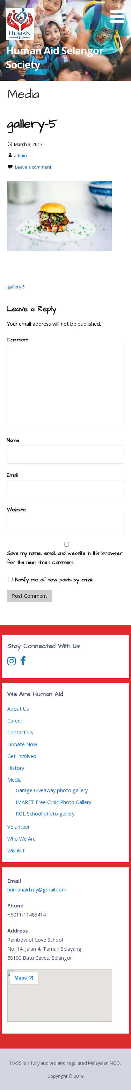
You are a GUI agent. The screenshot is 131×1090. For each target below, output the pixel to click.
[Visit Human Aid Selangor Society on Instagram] (11, 662)
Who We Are (21, 838)
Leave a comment (33, 167)
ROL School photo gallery (45, 813)
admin (20, 155)
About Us (18, 708)
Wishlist (16, 850)
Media (14, 779)
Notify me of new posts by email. (54, 580)
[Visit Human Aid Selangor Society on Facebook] (23, 662)
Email (12, 475)
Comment (17, 340)
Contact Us (20, 732)
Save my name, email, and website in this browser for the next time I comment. (65, 558)
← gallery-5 (13, 287)
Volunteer (18, 827)
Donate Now (22, 744)
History (15, 768)
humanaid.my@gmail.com (36, 889)
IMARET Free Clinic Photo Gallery (53, 802)
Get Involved (21, 756)
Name (13, 440)
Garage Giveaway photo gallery (52, 790)
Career (14, 720)
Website (16, 510)
